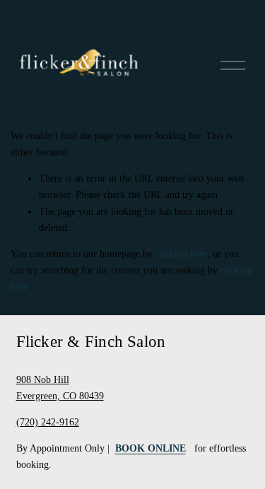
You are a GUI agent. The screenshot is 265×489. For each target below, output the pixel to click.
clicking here (181, 253)
